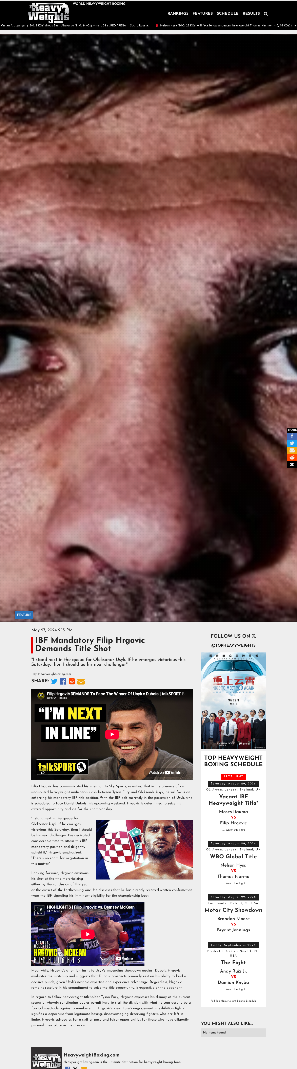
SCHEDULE (228, 14)
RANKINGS (178, 14)
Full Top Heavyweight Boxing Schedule (233, 1001)
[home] (48, 13)
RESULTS (251, 14)
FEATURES (203, 14)
